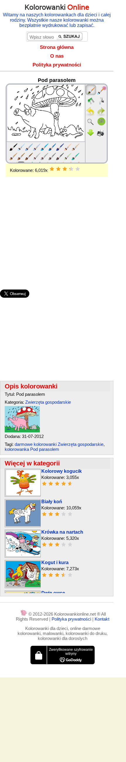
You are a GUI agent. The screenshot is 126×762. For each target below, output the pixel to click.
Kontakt (102, 619)
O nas (57, 56)
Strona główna (57, 47)
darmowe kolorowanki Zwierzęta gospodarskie (59, 444)
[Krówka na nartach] (23, 555)
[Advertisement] (57, 224)
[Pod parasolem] (22, 430)
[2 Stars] (58, 169)
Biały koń (51, 501)
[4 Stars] (71, 169)
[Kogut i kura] (23, 585)
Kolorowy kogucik (61, 471)
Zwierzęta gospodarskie (48, 402)
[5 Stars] (78, 169)
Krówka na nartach (62, 532)
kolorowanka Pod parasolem (32, 449)
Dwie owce (53, 592)
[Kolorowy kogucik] (23, 494)
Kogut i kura (55, 562)
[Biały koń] (23, 524)
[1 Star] (52, 169)
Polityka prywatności (57, 65)
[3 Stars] (65, 169)
